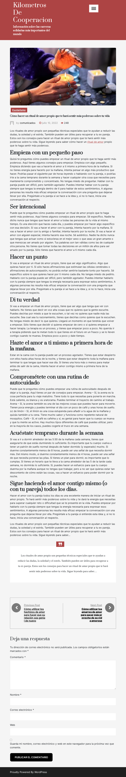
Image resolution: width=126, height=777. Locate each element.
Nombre (15, 694)
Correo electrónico (22, 709)
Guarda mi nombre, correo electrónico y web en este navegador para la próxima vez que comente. (62, 745)
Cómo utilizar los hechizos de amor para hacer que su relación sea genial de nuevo (34, 614)
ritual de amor (95, 141)
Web (12, 724)
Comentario (18, 657)
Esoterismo (19, 110)
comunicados (27, 122)
